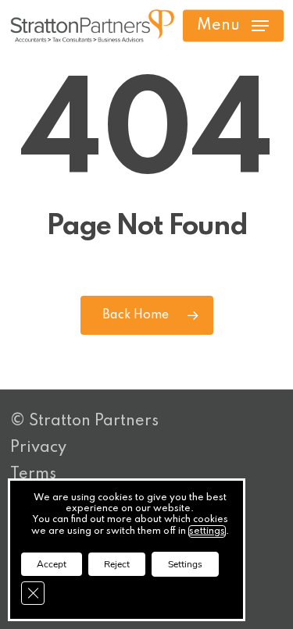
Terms (33, 474)
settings (207, 531)
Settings (185, 564)
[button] (233, 26)
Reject (117, 564)
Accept (51, 564)
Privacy (38, 448)
